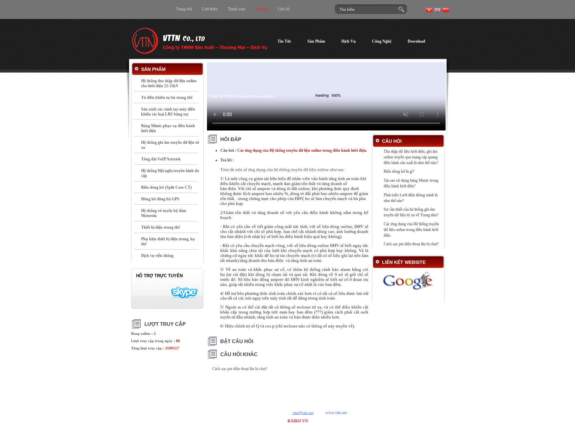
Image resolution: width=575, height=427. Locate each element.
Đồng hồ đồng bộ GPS (160, 199)
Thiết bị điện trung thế (160, 227)
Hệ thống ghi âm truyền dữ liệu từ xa (170, 145)
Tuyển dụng (363, 389)
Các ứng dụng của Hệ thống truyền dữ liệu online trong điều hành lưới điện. (411, 230)
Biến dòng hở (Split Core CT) (166, 187)
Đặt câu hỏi (236, 341)
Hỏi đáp (261, 9)
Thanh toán (236, 9)
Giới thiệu (210, 9)
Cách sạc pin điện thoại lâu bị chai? (239, 368)
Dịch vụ (235, 389)
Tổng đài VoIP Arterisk (161, 159)
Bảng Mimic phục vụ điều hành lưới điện (168, 128)
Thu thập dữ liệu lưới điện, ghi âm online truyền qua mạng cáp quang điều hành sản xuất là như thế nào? (411, 157)
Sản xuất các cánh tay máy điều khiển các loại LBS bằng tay (168, 111)
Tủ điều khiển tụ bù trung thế (166, 97)
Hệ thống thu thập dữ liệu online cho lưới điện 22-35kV (169, 83)
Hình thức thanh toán (323, 389)
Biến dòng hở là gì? (399, 171)
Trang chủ (184, 9)
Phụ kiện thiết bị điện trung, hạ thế (168, 241)
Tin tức (213, 389)
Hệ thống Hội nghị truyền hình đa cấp (170, 173)
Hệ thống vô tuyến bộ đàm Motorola (163, 213)
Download (286, 389)
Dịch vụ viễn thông (157, 255)
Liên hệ (283, 9)
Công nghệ (260, 389)
